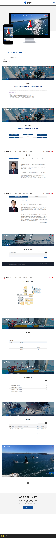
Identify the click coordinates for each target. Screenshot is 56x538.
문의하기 (28, 507)
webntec (7, 536)
